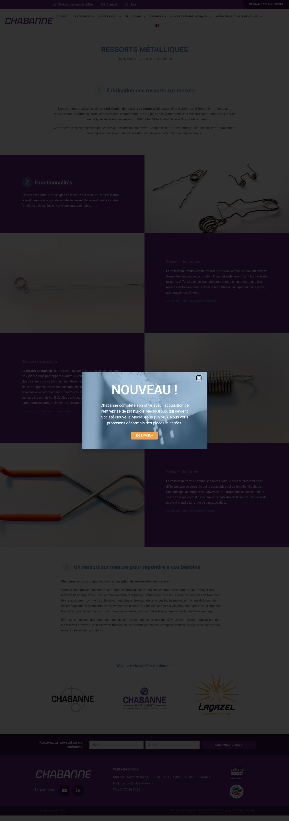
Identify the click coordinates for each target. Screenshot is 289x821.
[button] (199, 378)
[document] (144, 410)
